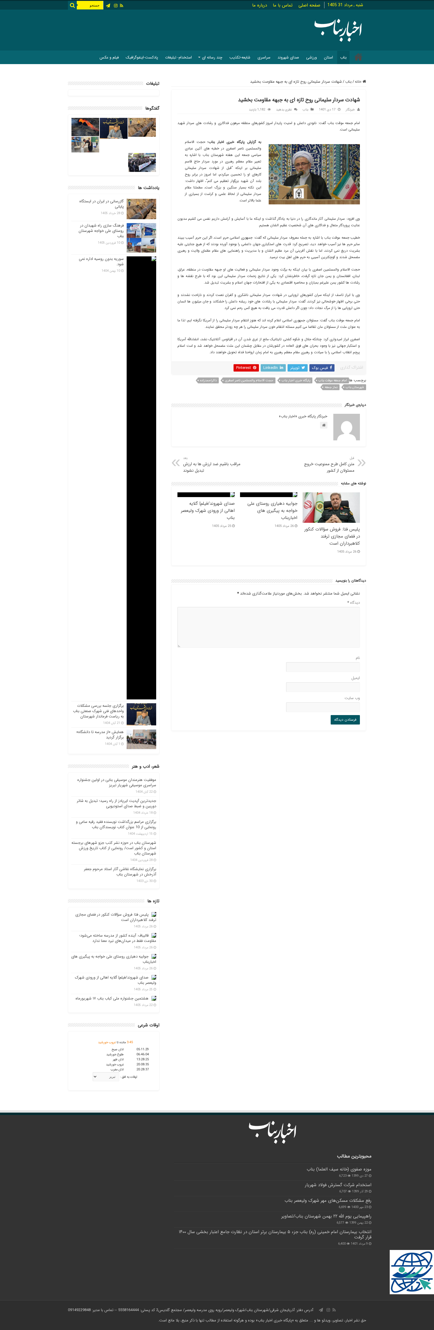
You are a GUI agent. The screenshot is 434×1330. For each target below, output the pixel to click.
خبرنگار (350, 109)
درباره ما (259, 5)
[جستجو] (72, 5)
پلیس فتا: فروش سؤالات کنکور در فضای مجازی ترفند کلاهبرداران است (332, 536)
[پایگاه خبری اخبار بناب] (338, 30)
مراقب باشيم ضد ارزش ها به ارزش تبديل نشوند (211, 464)
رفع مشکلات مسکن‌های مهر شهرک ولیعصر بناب (328, 1200)
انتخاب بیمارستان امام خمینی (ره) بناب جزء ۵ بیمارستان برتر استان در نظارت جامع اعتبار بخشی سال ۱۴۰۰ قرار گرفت (275, 1234)
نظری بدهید (284, 109)
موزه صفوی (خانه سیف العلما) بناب (339, 1169)
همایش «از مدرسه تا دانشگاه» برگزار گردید (100, 734)
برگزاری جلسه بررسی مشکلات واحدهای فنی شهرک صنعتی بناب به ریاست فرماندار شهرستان (98, 711)
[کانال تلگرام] (108, 5)
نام (358, 658)
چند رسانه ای (212, 57)
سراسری (263, 57)
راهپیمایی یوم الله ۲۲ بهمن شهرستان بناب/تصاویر (326, 1216)
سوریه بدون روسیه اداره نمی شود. (101, 261)
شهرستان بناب (355, 387)
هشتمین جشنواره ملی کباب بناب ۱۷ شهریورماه (112, 998)
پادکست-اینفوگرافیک (142, 57)
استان (328, 57)
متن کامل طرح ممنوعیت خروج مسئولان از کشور (329, 464)
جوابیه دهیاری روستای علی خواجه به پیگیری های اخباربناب (272, 510)
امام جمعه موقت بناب (333, 380)
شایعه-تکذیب (239, 57)
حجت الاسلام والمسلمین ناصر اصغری (249, 380)
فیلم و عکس (109, 57)
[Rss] (121, 5)
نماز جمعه (331, 387)
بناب (343, 57)
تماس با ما (283, 5)
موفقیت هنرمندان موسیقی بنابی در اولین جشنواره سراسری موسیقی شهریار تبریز (116, 782)
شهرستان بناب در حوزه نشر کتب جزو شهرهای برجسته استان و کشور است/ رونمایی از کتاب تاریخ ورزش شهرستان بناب (113, 848)
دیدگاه (353, 603)
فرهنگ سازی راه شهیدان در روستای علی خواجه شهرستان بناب (101, 230)
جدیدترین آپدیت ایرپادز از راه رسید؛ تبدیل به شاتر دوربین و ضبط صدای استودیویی (116, 803)
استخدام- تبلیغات (178, 57)
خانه (359, 82)
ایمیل (355, 678)
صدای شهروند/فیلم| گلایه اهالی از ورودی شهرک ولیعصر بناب (208, 510)
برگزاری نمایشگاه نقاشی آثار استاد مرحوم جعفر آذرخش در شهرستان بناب (120, 872)
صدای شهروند (288, 57)
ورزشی (311, 57)
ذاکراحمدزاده (208, 380)
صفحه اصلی (309, 5)
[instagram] (115, 5)
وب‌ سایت (352, 698)
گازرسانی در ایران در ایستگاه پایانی (101, 204)
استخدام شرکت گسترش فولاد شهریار (338, 1185)
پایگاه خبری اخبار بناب (296, 380)
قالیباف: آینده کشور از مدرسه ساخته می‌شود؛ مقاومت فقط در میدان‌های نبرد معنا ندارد (117, 938)
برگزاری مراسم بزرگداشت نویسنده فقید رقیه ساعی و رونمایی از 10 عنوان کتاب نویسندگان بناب (116, 824)
